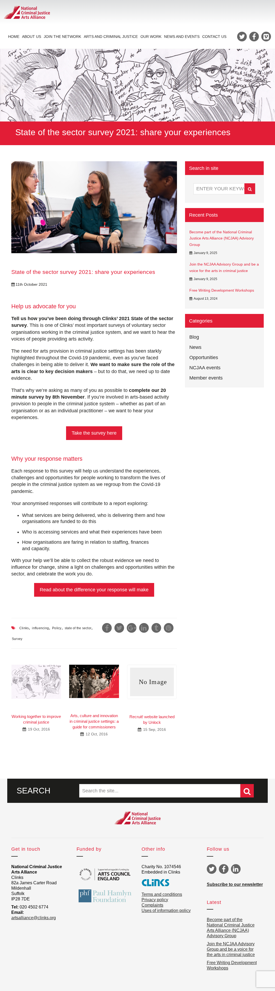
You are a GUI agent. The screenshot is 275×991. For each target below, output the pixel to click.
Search (249, 188)
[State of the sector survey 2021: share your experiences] (94, 207)
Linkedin (236, 869)
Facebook (224, 869)
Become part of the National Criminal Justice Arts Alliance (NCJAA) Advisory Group (221, 238)
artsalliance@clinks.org (33, 917)
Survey (17, 639)
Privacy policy (155, 899)
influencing (40, 628)
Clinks (24, 628)
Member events (206, 378)
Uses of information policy (166, 910)
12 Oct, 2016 (96, 734)
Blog (194, 337)
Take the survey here (94, 433)
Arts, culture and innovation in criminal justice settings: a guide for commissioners (94, 721)
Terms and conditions (162, 894)
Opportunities (203, 357)
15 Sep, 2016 (154, 729)
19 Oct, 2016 (38, 729)
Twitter (211, 869)
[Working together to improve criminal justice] (36, 682)
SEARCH (33, 790)
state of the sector (78, 628)
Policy (56, 628)
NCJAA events (204, 367)
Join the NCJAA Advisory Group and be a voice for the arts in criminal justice (224, 267)
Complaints (152, 905)
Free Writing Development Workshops (221, 290)
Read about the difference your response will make (94, 589)
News (195, 347)
